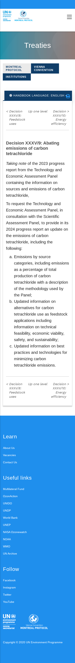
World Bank (10, 517)
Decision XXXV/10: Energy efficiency (60, 117)
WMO (6, 546)
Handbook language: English (38, 95)
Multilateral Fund (13, 489)
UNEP (7, 524)
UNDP (7, 510)
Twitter (7, 594)
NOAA (7, 539)
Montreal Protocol (14, 68)
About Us (9, 448)
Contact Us (10, 462)
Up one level (37, 111)
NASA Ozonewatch (15, 532)
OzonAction (10, 496)
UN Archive (10, 553)
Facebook (9, 580)
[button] (68, 96)
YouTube (8, 601)
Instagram (9, 587)
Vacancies (9, 455)
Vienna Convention (43, 68)
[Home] (21, 16)
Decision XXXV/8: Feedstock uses (15, 117)
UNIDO (7, 503)
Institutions (16, 76)
